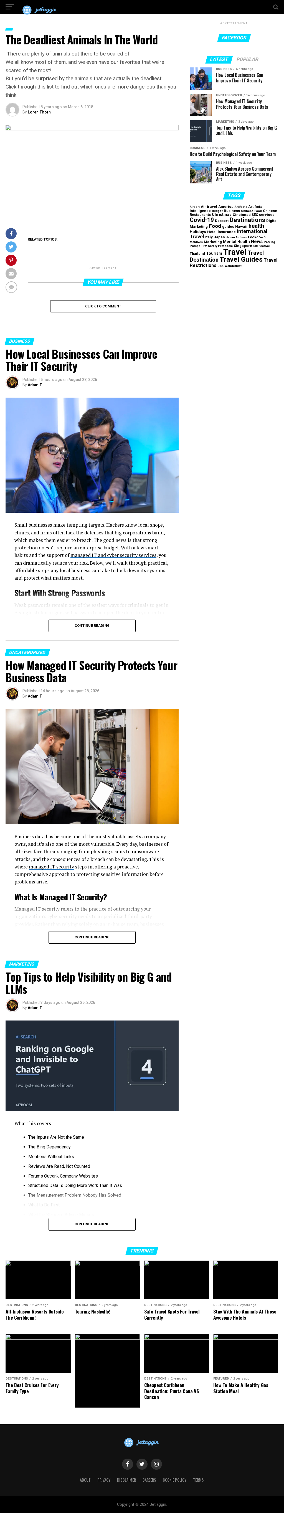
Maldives (196, 242)
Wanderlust (233, 266)
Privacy (103, 1480)
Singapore (243, 246)
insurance (227, 232)
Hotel (212, 232)
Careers (149, 1480)
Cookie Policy (174, 1480)
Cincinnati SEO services (253, 215)
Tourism (214, 253)
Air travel (209, 206)
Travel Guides (241, 259)
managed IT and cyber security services (113, 555)
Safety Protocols (220, 246)
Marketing (213, 242)
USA (220, 266)
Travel (235, 252)
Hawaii (241, 226)
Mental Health (236, 241)
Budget (217, 211)
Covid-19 (202, 219)
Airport (195, 207)
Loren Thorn (39, 112)
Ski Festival (261, 246)
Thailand (197, 253)
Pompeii (196, 246)
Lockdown (257, 237)
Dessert (222, 221)
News (257, 241)
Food (215, 226)
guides (228, 226)
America (226, 206)
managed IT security (51, 866)
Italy (209, 237)
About (85, 1480)
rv (205, 246)
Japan (219, 237)
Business (232, 211)
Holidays (198, 231)
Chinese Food (251, 211)
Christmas (222, 214)
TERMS (198, 1480)
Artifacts (241, 207)
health (256, 226)
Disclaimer (126, 1480)
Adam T (35, 385)
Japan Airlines (236, 237)
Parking (269, 242)
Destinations (247, 219)
